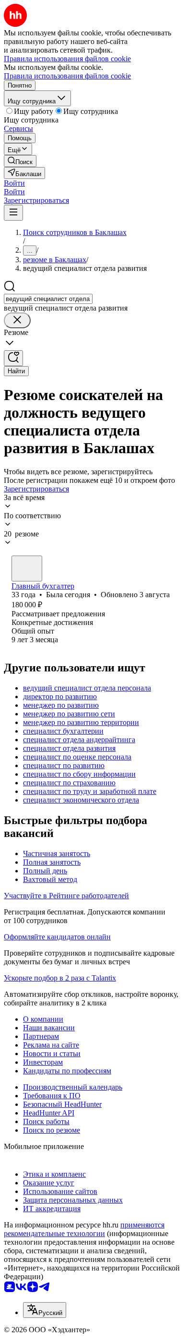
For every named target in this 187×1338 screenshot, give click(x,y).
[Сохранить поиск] (13, 358)
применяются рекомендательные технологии (84, 1229)
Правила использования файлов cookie (67, 76)
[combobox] (48, 299)
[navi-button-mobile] (13, 213)
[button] (14, 183)
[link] (20, 161)
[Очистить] (17, 320)
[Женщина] (27, 568)
